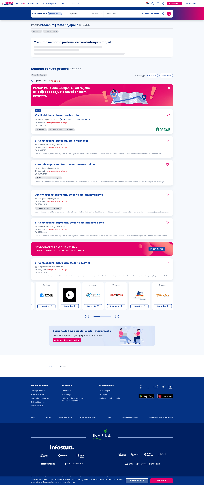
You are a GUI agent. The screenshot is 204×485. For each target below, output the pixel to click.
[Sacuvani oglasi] (158, 3)
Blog (33, 417)
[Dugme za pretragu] (169, 14)
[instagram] (148, 387)
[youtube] (155, 387)
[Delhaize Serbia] (107, 296)
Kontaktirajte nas (88, 417)
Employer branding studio (109, 398)
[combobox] (48, 13)
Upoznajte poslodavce (40, 398)
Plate (64, 3)
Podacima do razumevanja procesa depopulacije (73, 399)
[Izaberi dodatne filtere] (163, 14)
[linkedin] (170, 387)
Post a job (103, 394)
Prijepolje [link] (62, 366)
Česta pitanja (65, 417)
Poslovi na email (37, 394)
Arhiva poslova (37, 406)
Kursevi (73, 3)
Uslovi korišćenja (130, 417)
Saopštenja (66, 390)
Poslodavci (33, 3)
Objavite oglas (104, 390)
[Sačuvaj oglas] (168, 115)
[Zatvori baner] (169, 88)
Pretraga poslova (38, 390)
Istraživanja (66, 394)
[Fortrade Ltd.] (37, 296)
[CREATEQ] (60, 296)
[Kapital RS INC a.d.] (83, 296)
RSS (109, 417)
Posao (51, 366)
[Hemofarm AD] (153, 296)
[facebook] (141, 387)
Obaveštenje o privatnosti (161, 417)
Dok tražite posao (38, 402)
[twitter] (163, 387)
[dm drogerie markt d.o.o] (130, 296)
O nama (47, 417)
